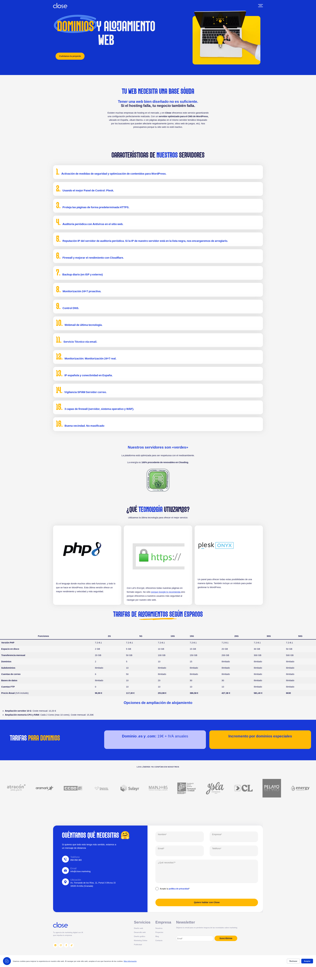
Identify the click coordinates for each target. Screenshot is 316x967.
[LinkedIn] (55, 945)
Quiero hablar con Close (207, 902)
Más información (130, 961)
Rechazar (293, 961)
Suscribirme (225, 938)
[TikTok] (71, 945)
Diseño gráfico (139, 936)
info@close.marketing (80, 871)
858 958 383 (76, 860)
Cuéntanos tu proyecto (70, 56)
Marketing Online (140, 940)
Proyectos (159, 932)
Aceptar (307, 961)
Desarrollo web (140, 932)
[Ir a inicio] (60, 5)
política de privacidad (179, 888)
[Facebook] (66, 945)
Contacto (158, 940)
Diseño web (138, 928)
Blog (157, 936)
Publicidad (138, 944)
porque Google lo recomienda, (166, 592)
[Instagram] (61, 945)
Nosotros (158, 928)
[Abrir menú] (260, 5)
